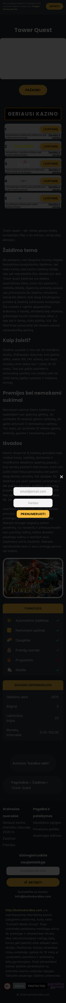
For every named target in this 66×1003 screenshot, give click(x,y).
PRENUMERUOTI (33, 514)
